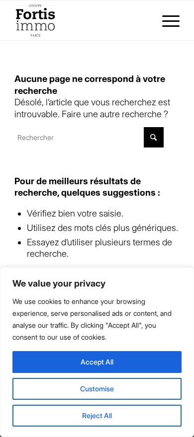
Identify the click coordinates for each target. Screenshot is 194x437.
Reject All (97, 415)
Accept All (97, 362)
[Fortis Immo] (80, 20)
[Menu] (166, 20)
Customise (97, 388)
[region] (97, 352)
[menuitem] (166, 20)
